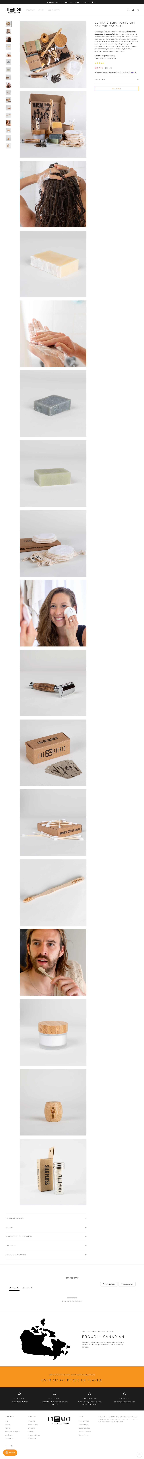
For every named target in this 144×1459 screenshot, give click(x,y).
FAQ (6, 1421)
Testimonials (53, 10)
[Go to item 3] (8, 39)
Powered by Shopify (32, 1453)
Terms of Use (83, 1435)
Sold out (116, 88)
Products (30, 10)
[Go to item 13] (8, 115)
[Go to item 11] (8, 100)
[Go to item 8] (8, 77)
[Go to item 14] (8, 123)
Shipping (8, 1424)
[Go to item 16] (8, 138)
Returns (7, 1428)
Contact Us (9, 1438)
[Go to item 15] (8, 130)
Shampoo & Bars (34, 1435)
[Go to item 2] (8, 32)
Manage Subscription (12, 1431)
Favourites (31, 1421)
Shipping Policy (84, 1428)
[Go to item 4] (8, 47)
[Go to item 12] (8, 108)
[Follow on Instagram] (12, 1446)
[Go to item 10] (8, 92)
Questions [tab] (26, 1288)
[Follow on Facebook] (6, 1446)
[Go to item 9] (8, 85)
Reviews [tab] (12, 1288)
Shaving (30, 1431)
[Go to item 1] (8, 24)
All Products (32, 1438)
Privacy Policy (84, 1421)
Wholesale (8, 1435)
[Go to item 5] (8, 54)
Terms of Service (85, 1431)
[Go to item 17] (8, 146)
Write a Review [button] (128, 1284)
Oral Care (31, 1428)
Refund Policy (84, 1424)
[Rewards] (10, 1452)
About (41, 10)
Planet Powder (33, 1424)
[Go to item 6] (8, 62)
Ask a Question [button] (110, 1284)
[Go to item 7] (8, 70)
